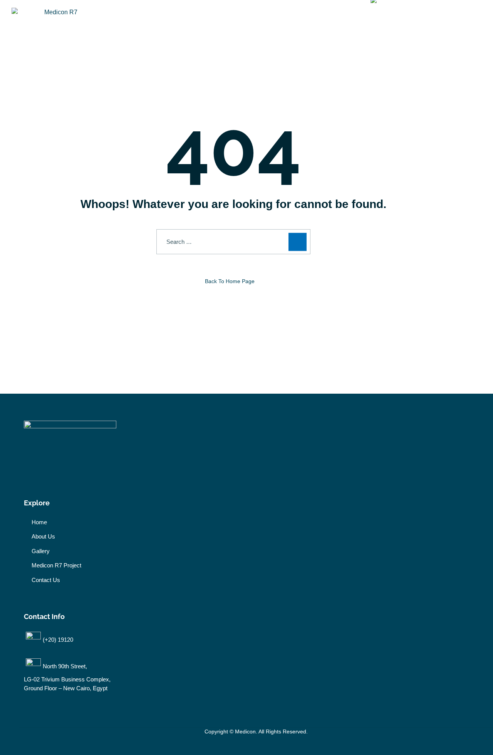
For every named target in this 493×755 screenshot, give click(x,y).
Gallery (41, 551)
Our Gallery (288, 19)
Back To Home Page (230, 281)
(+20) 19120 (58, 639)
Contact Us (338, 19)
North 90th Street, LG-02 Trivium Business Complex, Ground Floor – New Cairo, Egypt (67, 677)
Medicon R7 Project (178, 19)
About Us (237, 19)
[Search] (297, 242)
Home (124, 19)
